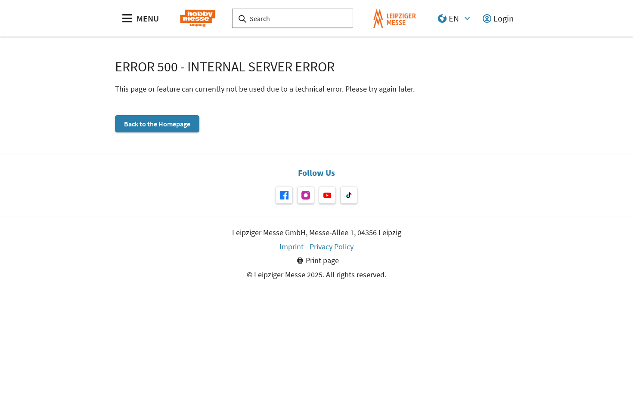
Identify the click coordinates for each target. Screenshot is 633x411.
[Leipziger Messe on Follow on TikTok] (348, 195)
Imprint (291, 247)
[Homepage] (197, 18)
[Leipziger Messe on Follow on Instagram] (305, 195)
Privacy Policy (332, 247)
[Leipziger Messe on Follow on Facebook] (284, 195)
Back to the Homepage (157, 124)
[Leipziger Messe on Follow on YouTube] (327, 195)
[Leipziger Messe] (394, 18)
